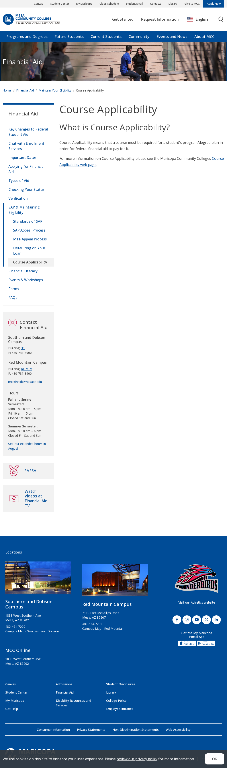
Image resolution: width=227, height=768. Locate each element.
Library (172, 4)
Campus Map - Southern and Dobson (32, 631)
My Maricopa (84, 4)
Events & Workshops (25, 279)
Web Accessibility (178, 729)
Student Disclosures (120, 684)
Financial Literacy (22, 271)
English (202, 19)
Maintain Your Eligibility (55, 90)
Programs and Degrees (26, 36)
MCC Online (17, 650)
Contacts (155, 4)
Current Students (106, 36)
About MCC (204, 36)
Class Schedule (109, 4)
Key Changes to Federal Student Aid (28, 132)
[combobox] (200, 19)
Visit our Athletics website (196, 602)
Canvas (38, 4)
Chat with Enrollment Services (26, 146)
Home (7, 90)
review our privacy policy (137, 758)
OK (214, 758)
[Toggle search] (221, 19)
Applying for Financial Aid (26, 169)
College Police (116, 700)
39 (23, 348)
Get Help (11, 709)
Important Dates (22, 157)
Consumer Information (53, 729)
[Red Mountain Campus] (115, 582)
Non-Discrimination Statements (135, 729)
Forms (13, 288)
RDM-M (26, 369)
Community (139, 36)
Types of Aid (18, 180)
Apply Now (214, 4)
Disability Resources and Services (73, 702)
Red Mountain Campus (107, 604)
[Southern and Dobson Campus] (38, 579)
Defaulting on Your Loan (29, 251)
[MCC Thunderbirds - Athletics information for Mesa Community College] (197, 578)
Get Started (122, 19)
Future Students (69, 36)
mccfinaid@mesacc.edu (25, 382)
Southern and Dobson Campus (29, 604)
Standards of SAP (27, 221)
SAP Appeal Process (29, 230)
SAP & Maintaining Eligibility (24, 210)
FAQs (12, 297)
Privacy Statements (91, 729)
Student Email (134, 4)
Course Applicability (30, 262)
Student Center (59, 4)
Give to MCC (192, 4)
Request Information (160, 19)
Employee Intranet (119, 709)
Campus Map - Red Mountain (103, 628)
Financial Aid (23, 61)
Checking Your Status (26, 189)
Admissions (64, 684)
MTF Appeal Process (30, 239)
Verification (18, 198)
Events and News (172, 36)
